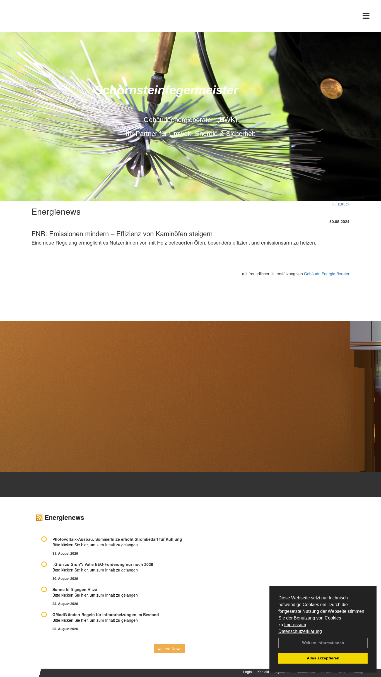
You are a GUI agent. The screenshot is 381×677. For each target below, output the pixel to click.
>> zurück (340, 204)
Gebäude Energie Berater (326, 273)
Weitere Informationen (323, 642)
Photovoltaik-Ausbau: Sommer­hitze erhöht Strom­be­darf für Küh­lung (117, 539)
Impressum (295, 624)
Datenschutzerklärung (300, 631)
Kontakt (263, 671)
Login (247, 671)
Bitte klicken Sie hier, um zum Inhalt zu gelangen (95, 544)
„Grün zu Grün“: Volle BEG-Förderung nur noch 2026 (102, 564)
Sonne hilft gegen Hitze (74, 589)
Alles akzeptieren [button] (323, 658)
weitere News (169, 648)
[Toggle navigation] (366, 16)
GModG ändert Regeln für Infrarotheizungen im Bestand (105, 614)
